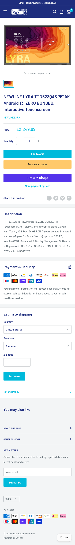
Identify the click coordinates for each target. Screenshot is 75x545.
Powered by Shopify (13, 537)
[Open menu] (5, 11)
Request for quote (37, 164)
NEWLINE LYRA (11, 117)
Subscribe (15, 482)
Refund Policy (11, 391)
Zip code (8, 354)
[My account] (61, 12)
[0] (68, 12)
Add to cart (37, 153)
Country (8, 321)
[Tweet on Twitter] (62, 198)
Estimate (14, 376)
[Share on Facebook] (49, 198)
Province (8, 338)
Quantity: (8, 141)
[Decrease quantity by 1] (20, 141)
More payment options (37, 185)
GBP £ (8, 498)
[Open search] (55, 12)
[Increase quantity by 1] (38, 141)
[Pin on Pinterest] (55, 198)
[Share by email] (69, 198)
